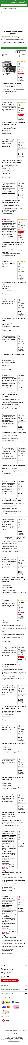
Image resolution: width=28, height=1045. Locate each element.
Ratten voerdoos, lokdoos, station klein (13, 465)
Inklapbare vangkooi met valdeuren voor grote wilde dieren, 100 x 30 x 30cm (13, 538)
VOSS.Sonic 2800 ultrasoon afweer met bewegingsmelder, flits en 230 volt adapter (13, 244)
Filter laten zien (8, 52)
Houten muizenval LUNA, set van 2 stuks (13, 743)
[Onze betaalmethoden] (14, 1007)
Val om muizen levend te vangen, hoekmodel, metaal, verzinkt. (11, 201)
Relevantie (5, 56)
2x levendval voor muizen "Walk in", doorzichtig (12, 622)
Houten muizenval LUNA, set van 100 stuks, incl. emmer (12, 778)
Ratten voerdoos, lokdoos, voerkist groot (14, 432)
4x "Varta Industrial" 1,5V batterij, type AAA (13, 355)
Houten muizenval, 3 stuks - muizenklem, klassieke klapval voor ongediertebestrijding (14, 814)
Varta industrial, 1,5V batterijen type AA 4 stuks (14, 283)
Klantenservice (8, 974)
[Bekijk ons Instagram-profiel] (1, 977)
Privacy (19, 1033)
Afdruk (8, 1033)
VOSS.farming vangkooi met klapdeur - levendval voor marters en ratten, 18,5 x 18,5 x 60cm (13, 579)
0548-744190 (8, 970)
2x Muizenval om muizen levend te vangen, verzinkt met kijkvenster (12, 161)
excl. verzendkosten (21, 80)
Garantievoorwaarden (14, 1039)
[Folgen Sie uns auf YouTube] (8, 977)
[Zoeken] (26, 5)
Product (23, 54)
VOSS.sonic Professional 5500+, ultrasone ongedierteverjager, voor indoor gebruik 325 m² (12, 85)
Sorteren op (4, 54)
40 (23, 56)
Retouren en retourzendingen (14, 1041)
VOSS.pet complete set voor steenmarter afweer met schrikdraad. (14, 937)
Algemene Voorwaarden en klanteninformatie (14, 1030)
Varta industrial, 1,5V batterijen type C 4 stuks (13, 319)
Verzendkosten (19, 1037)
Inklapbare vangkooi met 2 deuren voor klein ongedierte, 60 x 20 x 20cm (13, 499)
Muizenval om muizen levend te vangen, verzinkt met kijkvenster (13, 123)
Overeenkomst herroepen (9, 980)
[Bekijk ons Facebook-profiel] (5, 977)
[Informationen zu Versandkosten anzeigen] (6, 1020)
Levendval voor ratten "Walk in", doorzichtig (11, 665)
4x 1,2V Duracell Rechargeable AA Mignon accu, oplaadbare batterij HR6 (14, 707)
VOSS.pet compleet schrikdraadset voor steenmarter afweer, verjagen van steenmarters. (13, 872)
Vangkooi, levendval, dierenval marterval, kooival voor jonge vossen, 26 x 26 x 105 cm (14, 394)
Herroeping (14, 1033)
